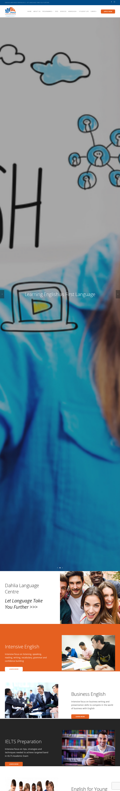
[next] (118, 294)
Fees (56, 11)
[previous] (2, 294)
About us (37, 11)
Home (29, 11)
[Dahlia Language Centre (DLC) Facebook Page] (111, 2)
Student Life (84, 11)
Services (63, 11)
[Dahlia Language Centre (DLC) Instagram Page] (114, 2)
